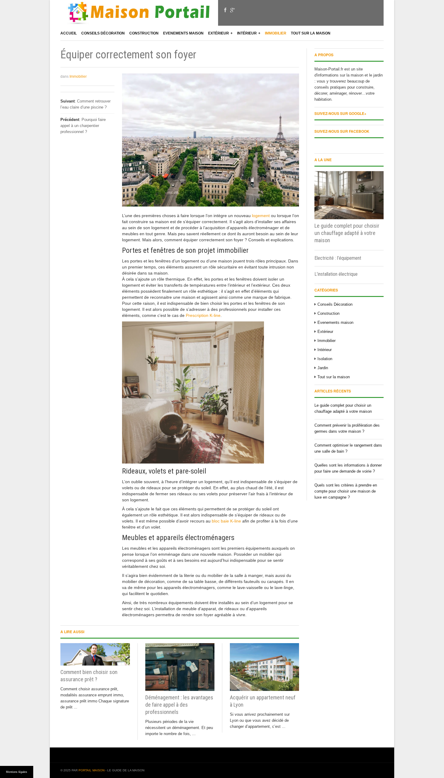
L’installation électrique (336, 274)
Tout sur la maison (310, 33)
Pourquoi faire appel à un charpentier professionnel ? (83, 125)
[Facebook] (225, 10)
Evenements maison (183, 33)
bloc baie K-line (226, 521)
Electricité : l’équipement (337, 258)
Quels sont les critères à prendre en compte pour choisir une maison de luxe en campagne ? (345, 491)
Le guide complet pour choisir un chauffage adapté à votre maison (346, 233)
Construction (144, 33)
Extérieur (218, 33)
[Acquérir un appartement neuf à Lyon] (264, 667)
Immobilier (275, 33)
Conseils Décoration (103, 33)
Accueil (68, 33)
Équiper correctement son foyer (128, 54)
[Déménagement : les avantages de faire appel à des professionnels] (179, 667)
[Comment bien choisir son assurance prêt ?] (95, 654)
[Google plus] (232, 10)
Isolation (324, 358)
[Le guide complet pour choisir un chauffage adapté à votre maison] (349, 195)
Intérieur (247, 33)
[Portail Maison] (139, 15)
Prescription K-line (203, 315)
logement (261, 215)
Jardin (322, 368)
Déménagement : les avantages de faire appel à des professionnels (179, 704)
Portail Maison (92, 770)
